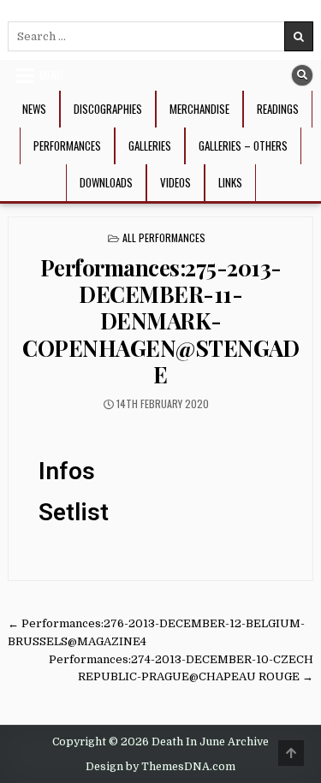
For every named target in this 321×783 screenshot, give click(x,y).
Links (230, 182)
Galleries (149, 145)
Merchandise (199, 108)
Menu (51, 75)
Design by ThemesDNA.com (160, 767)
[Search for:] (160, 36)
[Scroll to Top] (291, 753)
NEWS (34, 108)
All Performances (163, 237)
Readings (278, 108)
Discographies (108, 108)
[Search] (302, 75)
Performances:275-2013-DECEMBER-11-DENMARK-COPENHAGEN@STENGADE (160, 320)
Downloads (106, 182)
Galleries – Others (243, 145)
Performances (67, 145)
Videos (175, 182)
